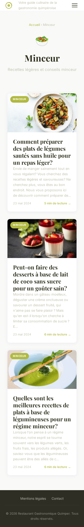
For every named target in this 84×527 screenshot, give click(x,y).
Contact (58, 498)
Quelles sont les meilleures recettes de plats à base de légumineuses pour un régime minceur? (42, 412)
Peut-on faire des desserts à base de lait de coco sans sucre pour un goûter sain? (40, 277)
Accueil (34, 25)
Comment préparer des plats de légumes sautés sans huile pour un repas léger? (41, 152)
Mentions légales (33, 498)
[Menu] (74, 5)
